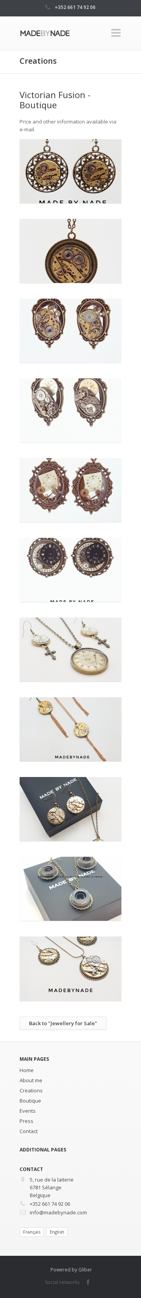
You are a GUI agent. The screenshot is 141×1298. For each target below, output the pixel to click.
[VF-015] (70, 410)
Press (26, 1120)
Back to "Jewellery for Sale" (63, 1023)
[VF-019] (70, 650)
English (57, 1232)
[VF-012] (70, 171)
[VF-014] (70, 331)
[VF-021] (70, 729)
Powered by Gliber (71, 1269)
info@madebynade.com (58, 1212)
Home (27, 1070)
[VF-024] (70, 968)
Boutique (30, 1100)
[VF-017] (70, 490)
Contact (29, 1131)
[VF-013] (70, 251)
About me (31, 1080)
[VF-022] (70, 809)
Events (28, 1110)
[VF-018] (70, 570)
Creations (31, 1090)
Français (31, 1232)
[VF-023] (70, 889)
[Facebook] (87, 1282)
